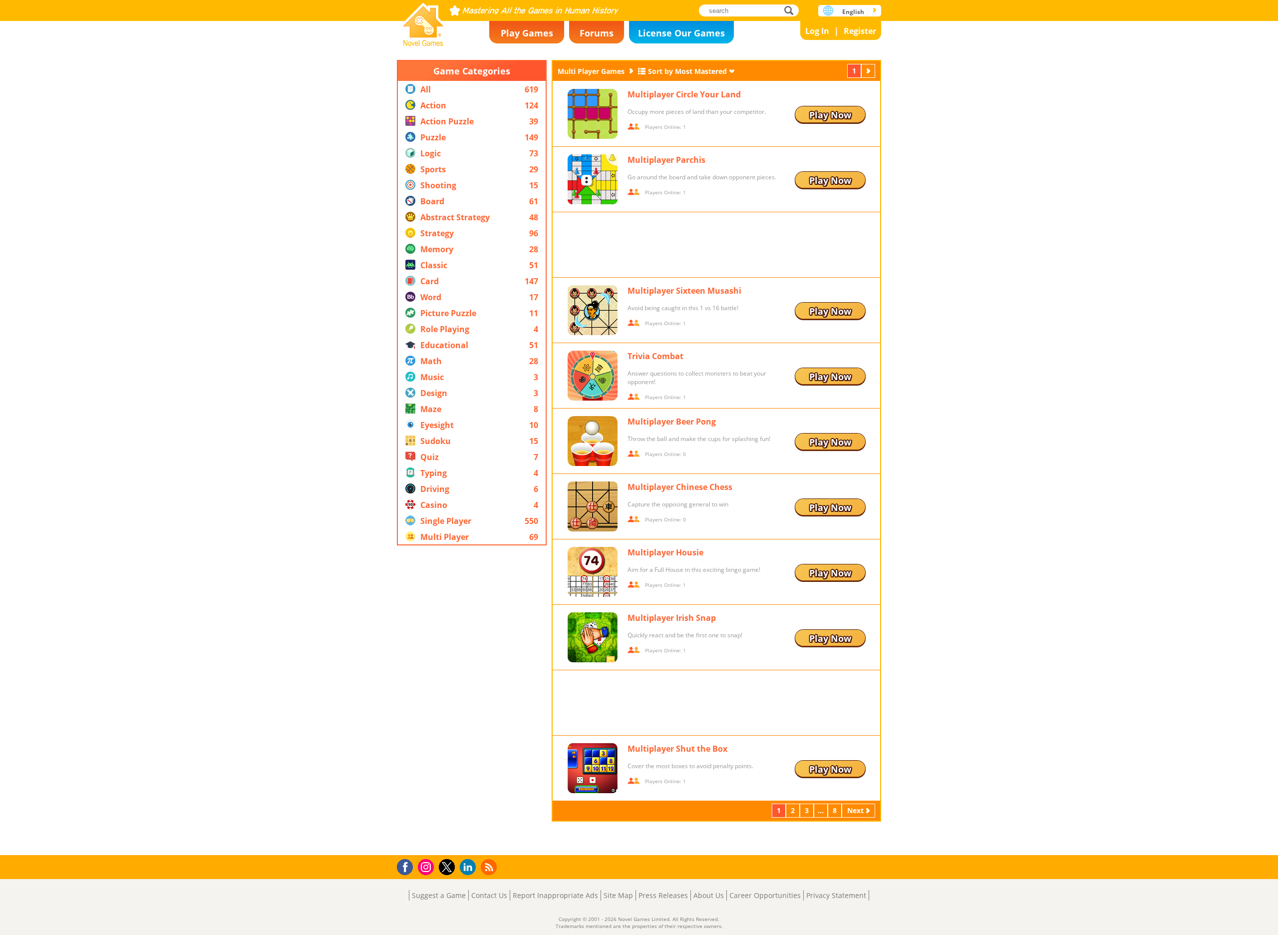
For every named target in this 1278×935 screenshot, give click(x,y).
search (791, 10)
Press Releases (663, 895)
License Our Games (681, 33)
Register (860, 30)
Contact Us (489, 895)
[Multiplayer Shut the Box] (593, 768)
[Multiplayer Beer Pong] (593, 441)
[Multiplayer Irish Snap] (593, 637)
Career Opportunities (765, 895)
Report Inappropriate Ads (555, 895)
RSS (490, 867)
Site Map (618, 895)
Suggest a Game (439, 895)
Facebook (407, 866)
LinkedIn (469, 867)
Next (869, 70)
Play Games (527, 33)
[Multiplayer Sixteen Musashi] (593, 310)
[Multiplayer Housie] (593, 572)
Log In (817, 30)
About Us (708, 895)
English (853, 11)
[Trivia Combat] (593, 376)
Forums (597, 33)
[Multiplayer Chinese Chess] (593, 506)
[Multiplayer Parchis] (593, 179)
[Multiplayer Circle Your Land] (593, 114)
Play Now (830, 115)
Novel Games (423, 21)
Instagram (427, 866)
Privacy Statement (836, 895)
